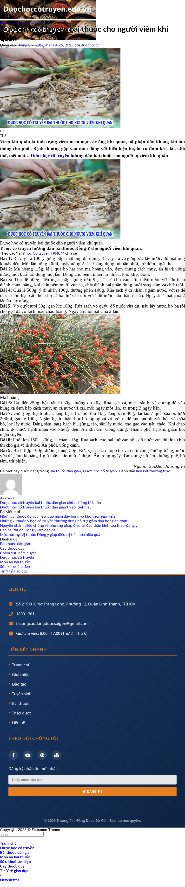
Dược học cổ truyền (34, 23)
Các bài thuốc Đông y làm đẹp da (28, 530)
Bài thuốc (20, 703)
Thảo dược (22, 713)
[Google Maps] (56, 755)
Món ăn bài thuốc (15, 562)
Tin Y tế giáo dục (14, 571)
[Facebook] (13, 755)
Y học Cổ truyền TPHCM (43, 253)
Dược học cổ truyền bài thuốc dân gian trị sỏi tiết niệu (46, 507)
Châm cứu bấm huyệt (18, 553)
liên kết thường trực (153, 471)
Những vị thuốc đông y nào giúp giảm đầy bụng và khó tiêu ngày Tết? (57, 516)
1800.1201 (25, 614)
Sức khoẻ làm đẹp (15, 567)
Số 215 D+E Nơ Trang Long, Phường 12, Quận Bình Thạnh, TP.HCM (76, 604)
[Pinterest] (42, 755)
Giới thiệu (21, 674)
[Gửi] (0, 840)
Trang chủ (21, 665)
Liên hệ (18, 722)
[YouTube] (28, 755)
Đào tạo (19, 684)
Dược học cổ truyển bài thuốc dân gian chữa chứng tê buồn (50, 503)
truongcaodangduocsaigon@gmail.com (52, 623)
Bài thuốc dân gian (11, 23)
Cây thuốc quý (12, 548)
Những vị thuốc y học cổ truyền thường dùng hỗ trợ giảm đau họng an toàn (63, 521)
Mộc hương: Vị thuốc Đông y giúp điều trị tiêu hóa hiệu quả (50, 535)
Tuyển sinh (22, 693)
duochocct (90, 45)
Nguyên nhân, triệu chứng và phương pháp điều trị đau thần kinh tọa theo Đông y (69, 525)
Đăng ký (94, 791)
